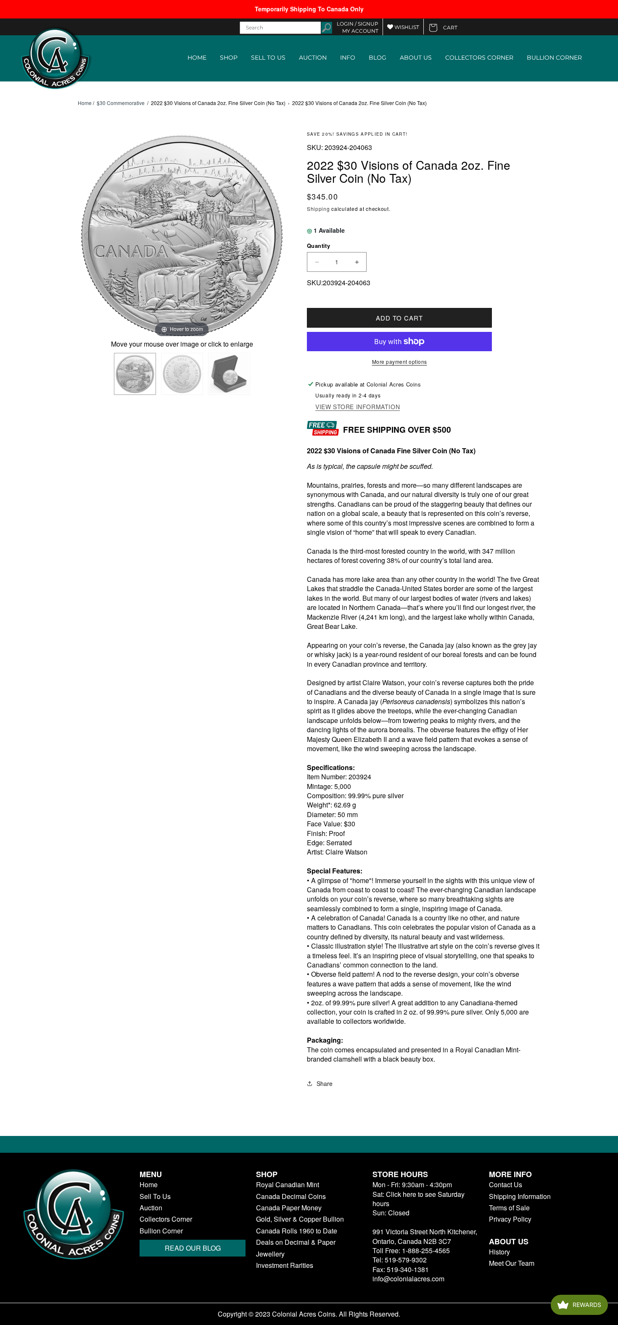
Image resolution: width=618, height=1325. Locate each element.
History (499, 1252)
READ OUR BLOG (193, 1248)
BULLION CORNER (554, 57)
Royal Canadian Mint (287, 1184)
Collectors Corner (166, 1219)
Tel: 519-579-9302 (399, 1260)
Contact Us (505, 1184)
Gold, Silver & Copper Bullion (300, 1219)
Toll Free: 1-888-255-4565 (411, 1250)
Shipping (318, 208)
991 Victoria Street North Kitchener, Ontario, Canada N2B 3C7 (424, 1236)
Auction (151, 1207)
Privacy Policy (510, 1219)
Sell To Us (155, 1196)
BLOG (377, 57)
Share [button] (325, 1083)
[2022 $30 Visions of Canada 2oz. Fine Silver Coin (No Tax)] (135, 374)
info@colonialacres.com (408, 1278)
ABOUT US (416, 57)
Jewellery (270, 1254)
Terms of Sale (509, 1207)
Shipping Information (520, 1196)
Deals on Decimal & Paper (295, 1242)
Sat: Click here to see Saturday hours (418, 1198)
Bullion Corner (161, 1231)
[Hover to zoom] (182, 234)
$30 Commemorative (121, 102)
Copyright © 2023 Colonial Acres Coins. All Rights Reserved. (309, 1314)
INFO (347, 57)
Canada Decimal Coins (291, 1196)
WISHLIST (406, 27)
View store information (357, 407)
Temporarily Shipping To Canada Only (309, 9)
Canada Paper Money (289, 1207)
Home (85, 103)
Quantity (318, 246)
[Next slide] (277, 235)
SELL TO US (268, 57)
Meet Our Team (511, 1263)
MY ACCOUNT (360, 31)
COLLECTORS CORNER (479, 57)
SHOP (229, 57)
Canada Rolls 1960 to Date (296, 1231)
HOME (197, 57)
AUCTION (313, 57)
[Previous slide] (86, 235)
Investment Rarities (284, 1265)
